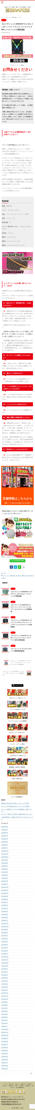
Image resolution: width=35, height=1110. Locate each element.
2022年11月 (4, 960)
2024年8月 (4, 899)
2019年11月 (4, 1068)
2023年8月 (4, 932)
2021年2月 (4, 1023)
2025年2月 (4, 881)
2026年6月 (4, 833)
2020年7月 (4, 1044)
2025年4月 (4, 875)
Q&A (16, 1085)
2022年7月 (4, 972)
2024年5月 (4, 908)
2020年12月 (4, 1029)
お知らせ (17, 1084)
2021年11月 (4, 996)
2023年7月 (4, 935)
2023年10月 (4, 926)
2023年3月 (4, 947)
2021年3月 (4, 1020)
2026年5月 (4, 836)
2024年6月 (4, 905)
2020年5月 (4, 1050)
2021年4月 (4, 1017)
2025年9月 (4, 860)
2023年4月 (4, 944)
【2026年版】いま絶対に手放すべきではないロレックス (17, 818)
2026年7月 (4, 830)
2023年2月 (4, 950)
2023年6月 (4, 938)
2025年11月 (4, 854)
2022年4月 (4, 981)
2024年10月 (4, 893)
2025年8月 (4, 863)
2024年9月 (4, 896)
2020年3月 (4, 1056)
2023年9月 (4, 929)
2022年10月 (4, 963)
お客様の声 (10, 1085)
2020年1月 (4, 1062)
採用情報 (27, 1085)
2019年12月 (4, 1065)
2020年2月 (4, 1059)
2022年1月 (4, 990)
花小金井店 (29, 575)
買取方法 (23, 1084)
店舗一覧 (11, 1084)
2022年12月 (4, 957)
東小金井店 (18, 575)
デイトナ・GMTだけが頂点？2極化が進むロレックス (16, 814)
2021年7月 (4, 1008)
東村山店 (24, 575)
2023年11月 (4, 923)
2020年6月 (4, 1047)
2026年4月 (4, 839)
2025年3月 (4, 878)
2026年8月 (4, 826)
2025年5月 (4, 872)
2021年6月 (4, 1011)
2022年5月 (4, 978)
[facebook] (11, 567)
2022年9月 (4, 966)
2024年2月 (4, 917)
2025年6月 (4, 869)
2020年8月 (4, 1041)
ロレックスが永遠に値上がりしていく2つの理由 (15, 806)
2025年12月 (4, 851)
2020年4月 (4, 1053)
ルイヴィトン (6, 575)
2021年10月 (4, 999)
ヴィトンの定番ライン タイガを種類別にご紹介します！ (16, 810)
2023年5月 (4, 941)
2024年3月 (4, 914)
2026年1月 (4, 848)
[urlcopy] (23, 567)
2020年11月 (4, 1032)
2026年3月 (4, 842)
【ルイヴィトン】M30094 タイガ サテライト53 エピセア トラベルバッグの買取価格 (21, 594)
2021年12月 (4, 993)
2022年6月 (4, 975)
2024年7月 (4, 902)
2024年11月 (4, 890)
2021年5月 (4, 1014)
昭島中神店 (12, 575)
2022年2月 (4, 987)
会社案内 (21, 1085)
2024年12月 (4, 887)
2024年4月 (4, 911)
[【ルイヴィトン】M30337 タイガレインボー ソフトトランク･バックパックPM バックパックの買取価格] (15, 567)
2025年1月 (4, 884)
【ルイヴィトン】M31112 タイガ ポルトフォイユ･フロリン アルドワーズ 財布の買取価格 (21, 638)
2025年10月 (4, 857)
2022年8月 (4, 969)
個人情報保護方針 (20, 1087)
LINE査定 (29, 1084)
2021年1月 (4, 1026)
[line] (19, 567)
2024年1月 (4, 920)
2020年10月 (4, 1035)
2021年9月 (4, 1002)
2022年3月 (4, 984)
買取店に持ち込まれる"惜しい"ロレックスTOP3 (15, 803)
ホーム (5, 1084)
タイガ (4, 573)
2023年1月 (4, 954)
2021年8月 (4, 1005)
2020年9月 (4, 1038)
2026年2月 (4, 845)
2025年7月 (4, 866)
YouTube (4, 1085)
